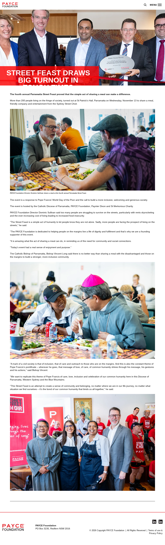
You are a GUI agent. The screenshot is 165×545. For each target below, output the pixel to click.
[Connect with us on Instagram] (161, 522)
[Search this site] (145, 5)
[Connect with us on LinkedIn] (154, 522)
